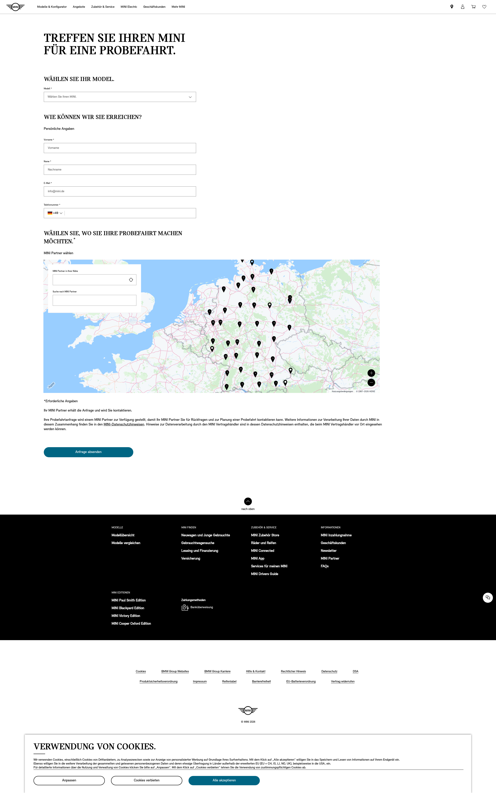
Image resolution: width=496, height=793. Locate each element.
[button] (371, 373)
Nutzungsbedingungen (342, 391)
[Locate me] (131, 279)
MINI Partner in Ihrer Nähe (65, 271)
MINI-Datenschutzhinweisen (124, 424)
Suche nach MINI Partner (65, 292)
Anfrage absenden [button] (88, 452)
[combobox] (94, 279)
